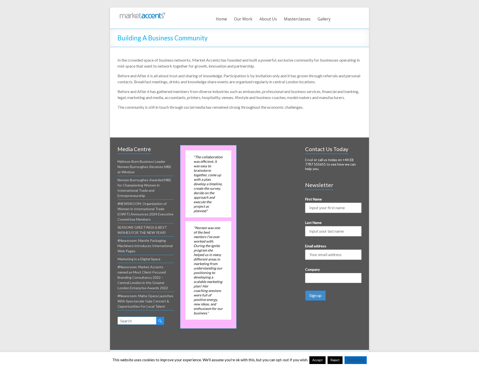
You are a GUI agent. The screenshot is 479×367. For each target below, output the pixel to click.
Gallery (324, 19)
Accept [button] (317, 360)
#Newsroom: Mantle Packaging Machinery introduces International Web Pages (145, 245)
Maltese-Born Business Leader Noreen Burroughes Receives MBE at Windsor (144, 166)
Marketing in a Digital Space (139, 259)
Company (312, 269)
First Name (313, 199)
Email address (315, 246)
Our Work (243, 19)
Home (221, 19)
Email (309, 160)
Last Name (313, 222)
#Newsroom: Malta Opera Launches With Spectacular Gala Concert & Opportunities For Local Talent (145, 301)
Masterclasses (297, 19)
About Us (268, 19)
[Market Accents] (142, 13)
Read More (356, 360)
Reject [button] (335, 360)
